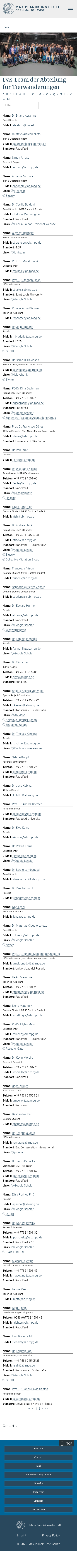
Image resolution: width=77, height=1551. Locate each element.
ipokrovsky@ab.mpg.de (27, 1237)
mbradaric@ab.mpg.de (27, 336)
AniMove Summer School (21, 720)
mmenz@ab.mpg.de (25, 1034)
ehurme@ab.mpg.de (25, 615)
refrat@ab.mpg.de (24, 459)
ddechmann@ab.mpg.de (28, 403)
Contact (38, 1457)
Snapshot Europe (16, 724)
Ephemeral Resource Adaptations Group (31, 417)
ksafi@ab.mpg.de (24, 1365)
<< (29, 1408)
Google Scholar (23, 299)
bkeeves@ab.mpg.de (26, 705)
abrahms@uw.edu (24, 125)
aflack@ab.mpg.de (24, 540)
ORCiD (10, 1214)
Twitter (10, 379)
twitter (10, 945)
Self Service (38, 1509)
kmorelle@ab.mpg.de (26, 1072)
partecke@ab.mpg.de (26, 1176)
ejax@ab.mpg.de (23, 677)
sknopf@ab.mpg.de (25, 772)
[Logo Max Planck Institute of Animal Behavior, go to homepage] (32, 8)
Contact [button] (9, 1426)
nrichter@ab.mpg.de (25, 1322)
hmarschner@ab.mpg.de (28, 992)
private (18, 1152)
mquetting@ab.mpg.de (27, 1275)
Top (69, 1443)
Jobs (38, 1466)
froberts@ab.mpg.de (25, 1342)
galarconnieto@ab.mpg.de (29, 144)
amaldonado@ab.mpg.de (29, 963)
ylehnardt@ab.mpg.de (26, 898)
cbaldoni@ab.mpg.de (26, 214)
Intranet (38, 1448)
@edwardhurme (16, 630)
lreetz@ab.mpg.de (24, 1299)
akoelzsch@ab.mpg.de (27, 814)
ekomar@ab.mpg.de (25, 837)
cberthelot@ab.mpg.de (27, 242)
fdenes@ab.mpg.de (25, 436)
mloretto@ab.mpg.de (26, 935)
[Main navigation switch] (70, 9)
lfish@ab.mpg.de (23, 516)
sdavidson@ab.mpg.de (27, 369)
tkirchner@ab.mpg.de (26, 743)
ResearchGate (23, 493)
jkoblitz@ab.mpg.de (25, 795)
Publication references (28, 748)
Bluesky (11, 195)
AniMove (19, 715)
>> (46, 1408)
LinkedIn (19, 191)
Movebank (21, 374)
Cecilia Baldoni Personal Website (35, 224)
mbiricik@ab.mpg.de (26, 271)
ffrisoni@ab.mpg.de (25, 578)
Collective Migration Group (22, 559)
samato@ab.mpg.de (25, 167)
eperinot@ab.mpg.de (26, 1204)
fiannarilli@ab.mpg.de (26, 648)
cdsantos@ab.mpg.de (26, 1398)
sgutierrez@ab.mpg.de (27, 596)
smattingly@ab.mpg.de (27, 1015)
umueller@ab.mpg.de (26, 1100)
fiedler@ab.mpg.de (24, 483)
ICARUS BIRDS (15, 1252)
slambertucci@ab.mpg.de (29, 879)
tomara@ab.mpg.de (25, 1142)
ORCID (10, 351)
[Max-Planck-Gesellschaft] (22, 1525)
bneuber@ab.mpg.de (26, 1124)
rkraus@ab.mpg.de (25, 856)
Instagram (38, 1492)
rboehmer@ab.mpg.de (27, 318)
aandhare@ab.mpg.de (27, 186)
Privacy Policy (51, 1535)
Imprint (21, 1535)
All (8, 99)
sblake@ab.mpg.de (25, 289)
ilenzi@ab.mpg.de (24, 916)
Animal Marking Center (38, 1474)
